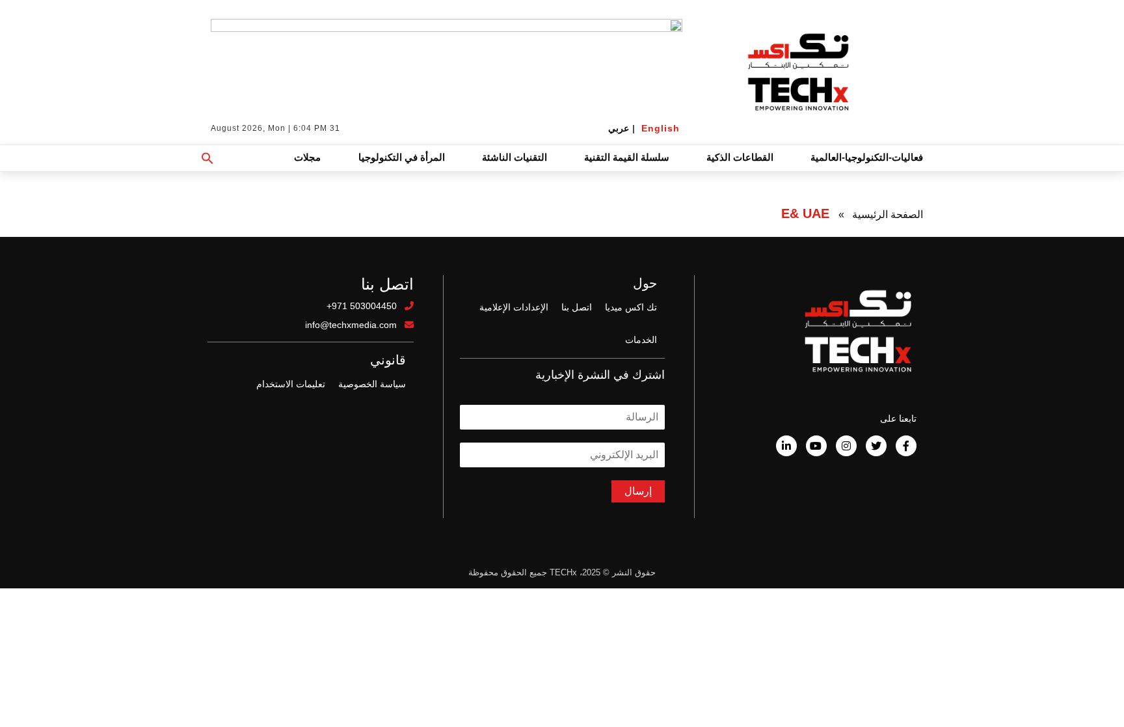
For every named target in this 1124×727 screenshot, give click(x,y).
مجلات (307, 157)
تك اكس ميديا (631, 307)
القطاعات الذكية (739, 157)
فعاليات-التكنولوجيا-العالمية (866, 157)
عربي (618, 128)
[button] (207, 158)
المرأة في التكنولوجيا (401, 157)
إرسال (638, 491)
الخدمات (641, 340)
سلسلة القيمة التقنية (626, 157)
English (660, 128)
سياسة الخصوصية (372, 384)
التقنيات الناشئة (514, 157)
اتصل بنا (576, 307)
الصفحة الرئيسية (887, 214)
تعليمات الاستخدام (290, 384)
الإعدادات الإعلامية (513, 307)
